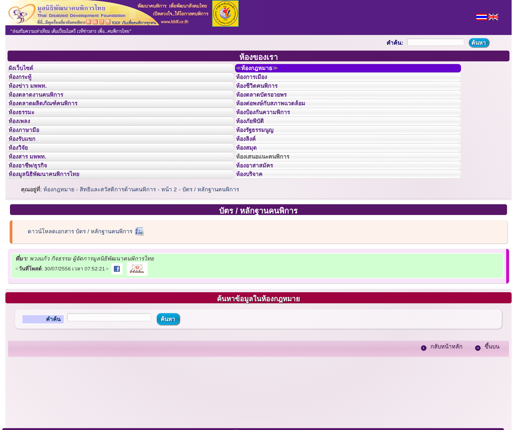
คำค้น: (395, 43)
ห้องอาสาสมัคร (259, 202)
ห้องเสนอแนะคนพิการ (270, 190)
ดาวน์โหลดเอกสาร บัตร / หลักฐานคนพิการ (80, 273)
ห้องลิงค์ (249, 166)
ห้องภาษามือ (28, 154)
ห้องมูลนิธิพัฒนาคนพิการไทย (52, 214)
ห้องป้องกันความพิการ (270, 130)
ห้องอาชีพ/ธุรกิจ (33, 202)
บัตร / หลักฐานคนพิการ (210, 231)
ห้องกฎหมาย (262, 69)
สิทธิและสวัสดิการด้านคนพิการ (118, 231)
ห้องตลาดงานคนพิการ (42, 106)
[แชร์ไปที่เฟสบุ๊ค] (117, 310)
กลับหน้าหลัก (447, 388)
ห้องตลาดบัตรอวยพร (268, 106)
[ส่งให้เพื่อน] (137, 310)
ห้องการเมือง (256, 82)
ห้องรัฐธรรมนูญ (260, 154)
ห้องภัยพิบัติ (254, 142)
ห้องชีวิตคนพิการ (262, 94)
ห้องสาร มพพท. (32, 190)
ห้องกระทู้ (23, 82)
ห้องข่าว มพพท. (32, 94)
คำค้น (53, 361)
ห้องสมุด (250, 178)
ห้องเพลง (23, 142)
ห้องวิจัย (22, 178)
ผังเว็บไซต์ (25, 69)
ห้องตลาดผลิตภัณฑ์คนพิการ (51, 118)
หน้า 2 (169, 231)
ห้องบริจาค (254, 214)
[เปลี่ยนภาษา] (481, 16)
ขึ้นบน (492, 388)
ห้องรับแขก (26, 166)
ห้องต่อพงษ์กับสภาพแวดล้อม (278, 118)
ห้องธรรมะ (25, 130)
